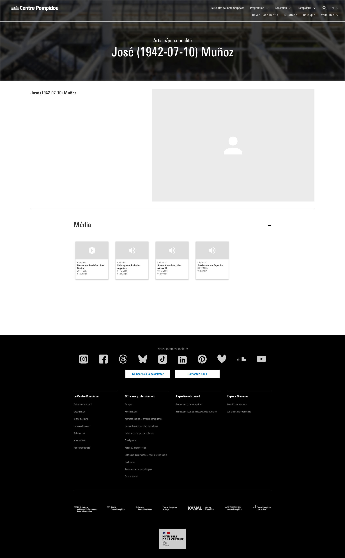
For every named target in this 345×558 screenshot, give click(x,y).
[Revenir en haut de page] (336, 549)
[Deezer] (222, 360)
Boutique (310, 15)
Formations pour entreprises (189, 404)
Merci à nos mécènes (237, 404)
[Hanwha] (262, 511)
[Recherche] (324, 8)
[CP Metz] (146, 511)
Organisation (79, 411)
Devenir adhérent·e (266, 15)
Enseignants (130, 440)
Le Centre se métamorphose (229, 8)
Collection (281, 8)
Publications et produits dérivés (139, 433)
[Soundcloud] (242, 360)
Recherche (130, 462)
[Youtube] (261, 360)
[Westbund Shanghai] (236, 511)
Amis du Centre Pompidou (239, 411)
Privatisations (131, 411)
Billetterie (290, 15)
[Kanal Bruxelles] (203, 511)
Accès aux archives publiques (138, 469)
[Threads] (123, 360)
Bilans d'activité (81, 418)
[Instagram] (83, 360)
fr (333, 8)
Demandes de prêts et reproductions (141, 426)
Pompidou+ (305, 8)
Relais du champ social (135, 447)
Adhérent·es (79, 433)
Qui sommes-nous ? (83, 404)
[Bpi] (88, 511)
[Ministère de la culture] (172, 539)
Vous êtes (328, 15)
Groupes (128, 404)
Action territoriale (82, 447)
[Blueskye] (143, 360)
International (80, 440)
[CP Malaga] (173, 511)
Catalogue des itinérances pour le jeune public (146, 454)
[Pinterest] (202, 360)
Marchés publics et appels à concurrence (143, 418)
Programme (257, 8)
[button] (172, 225)
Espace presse (131, 476)
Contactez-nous (197, 374)
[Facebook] (103, 360)
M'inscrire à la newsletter (148, 374)
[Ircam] (118, 511)
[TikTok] (162, 360)
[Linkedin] (182, 360)
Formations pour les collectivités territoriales (196, 411)
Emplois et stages (81, 426)
